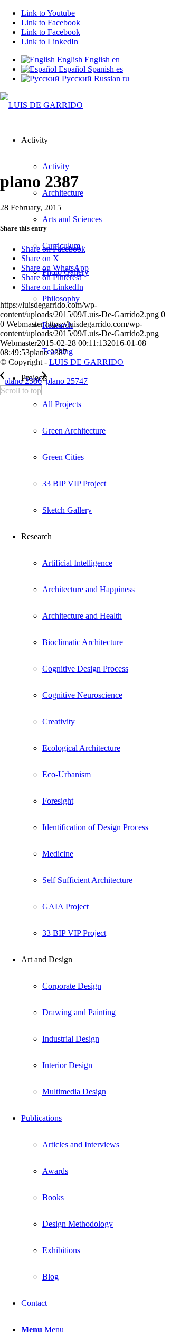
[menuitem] (96, 444)
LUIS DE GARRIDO (86, 361)
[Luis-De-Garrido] (41, 104)
